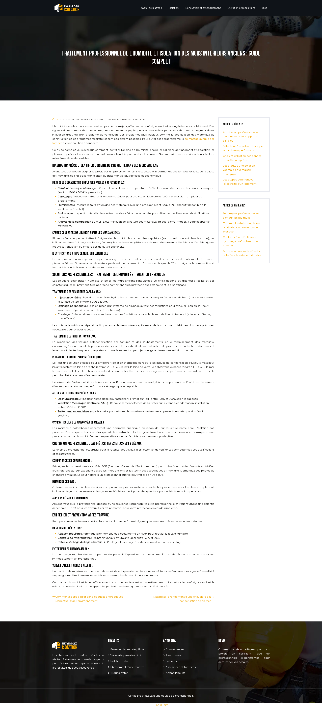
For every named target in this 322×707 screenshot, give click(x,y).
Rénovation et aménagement (203, 7)
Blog (264, 7)
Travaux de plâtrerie (150, 7)
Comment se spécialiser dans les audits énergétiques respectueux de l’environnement (89, 599)
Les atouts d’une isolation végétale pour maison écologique (239, 170)
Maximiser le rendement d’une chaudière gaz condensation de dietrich (182, 599)
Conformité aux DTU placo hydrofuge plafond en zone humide (240, 241)
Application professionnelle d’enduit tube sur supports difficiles (240, 136)
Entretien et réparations (241, 7)
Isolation (174, 7)
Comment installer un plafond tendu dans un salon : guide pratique (242, 227)
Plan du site (161, 704)
